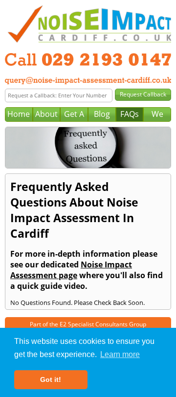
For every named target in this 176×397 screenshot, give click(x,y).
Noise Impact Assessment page (71, 270)
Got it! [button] (50, 379)
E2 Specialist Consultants (94, 324)
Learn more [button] (120, 354)
